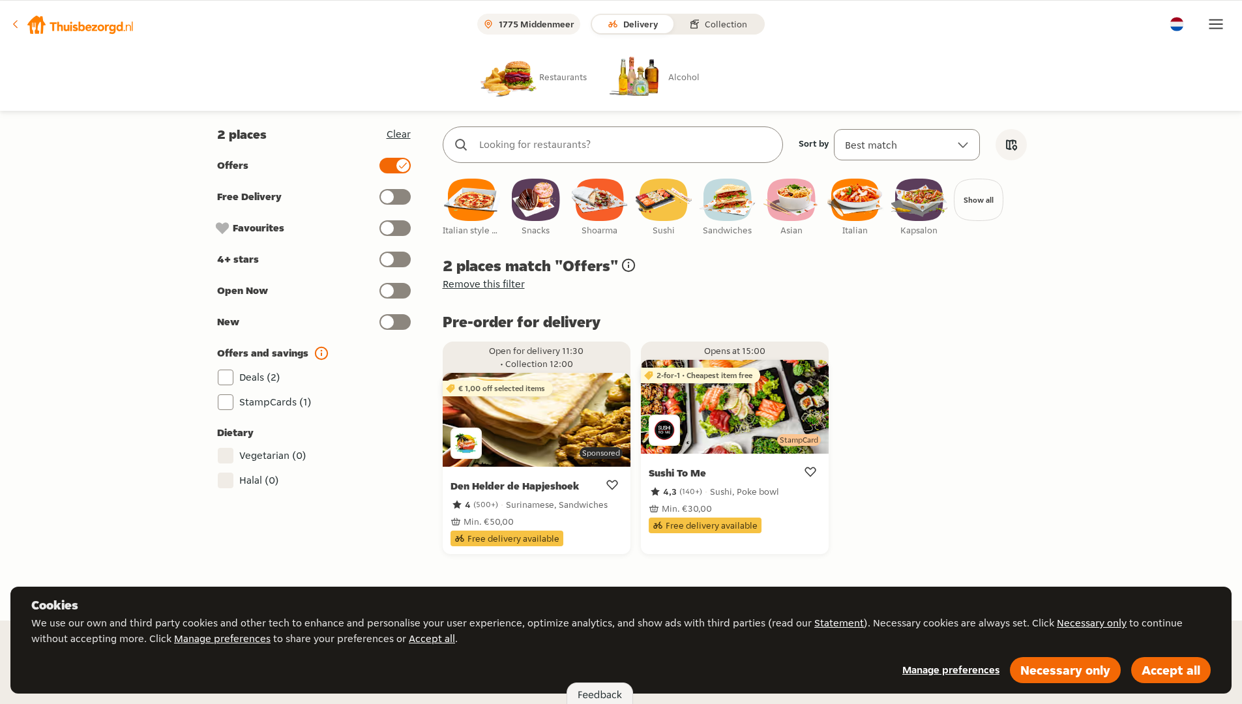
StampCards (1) (275, 402)
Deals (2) (259, 377)
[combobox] (626, 145)
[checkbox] (472, 208)
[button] (72, 24)
